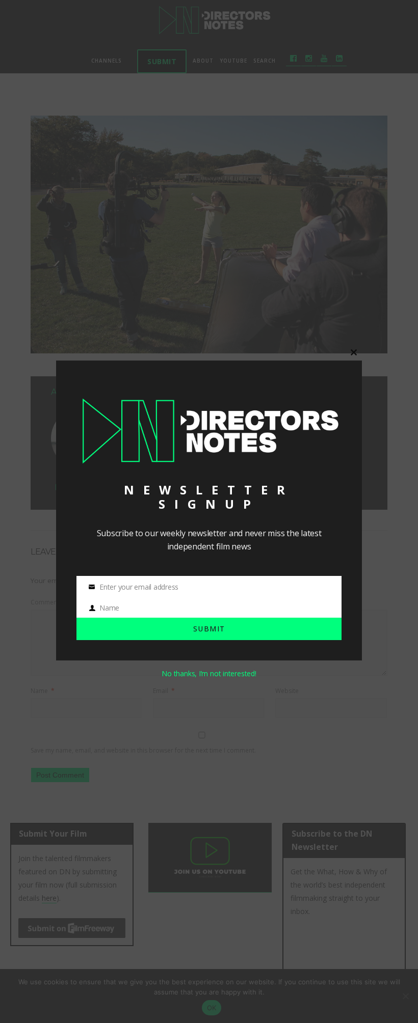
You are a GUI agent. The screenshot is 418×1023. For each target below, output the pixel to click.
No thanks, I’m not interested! (209, 673)
